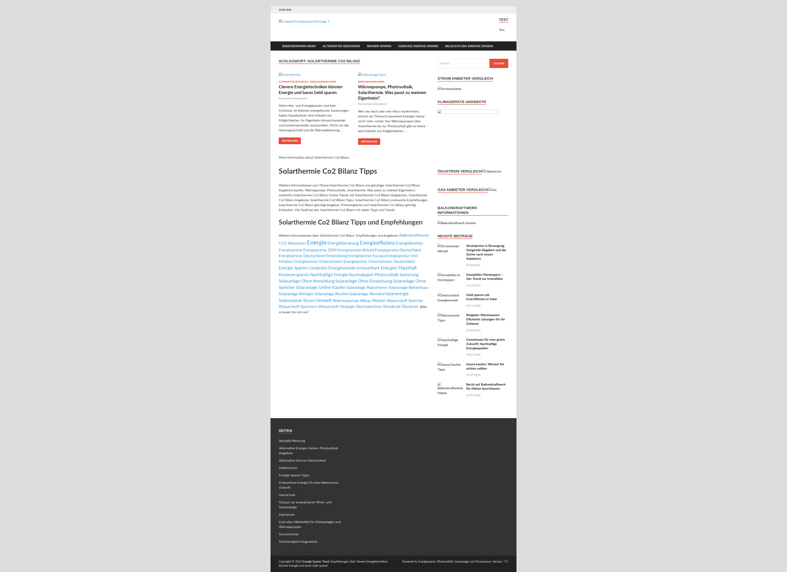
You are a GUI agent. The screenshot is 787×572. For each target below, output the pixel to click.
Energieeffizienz (377, 243)
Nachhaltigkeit (361, 275)
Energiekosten (409, 243)
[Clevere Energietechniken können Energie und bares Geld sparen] (314, 74)
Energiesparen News (299, 46)
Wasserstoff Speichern (298, 307)
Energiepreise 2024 (320, 250)
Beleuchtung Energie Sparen (469, 46)
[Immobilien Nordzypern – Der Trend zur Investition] (450, 275)
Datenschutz (288, 468)
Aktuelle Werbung (292, 441)
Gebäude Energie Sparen (418, 46)
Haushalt (407, 268)
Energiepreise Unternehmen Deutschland (379, 262)
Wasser (379, 300)
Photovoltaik (386, 275)
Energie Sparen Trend (316, 561)
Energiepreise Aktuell (356, 250)
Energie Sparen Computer (303, 268)
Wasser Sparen (379, 46)
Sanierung (409, 275)
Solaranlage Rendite (331, 294)
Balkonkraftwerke (414, 235)
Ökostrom (410, 307)
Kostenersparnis (294, 275)
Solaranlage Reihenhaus (408, 288)
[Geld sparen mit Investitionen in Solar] (450, 295)
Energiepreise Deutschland (398, 250)
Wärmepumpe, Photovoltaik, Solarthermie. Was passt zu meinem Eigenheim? (392, 92)
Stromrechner (289, 534)
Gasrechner (287, 495)
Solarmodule (290, 300)
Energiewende (342, 268)
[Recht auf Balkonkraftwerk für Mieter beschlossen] (450, 385)
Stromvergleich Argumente (298, 541)
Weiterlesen (290, 141)
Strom (309, 300)
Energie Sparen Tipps (294, 475)
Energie (316, 243)
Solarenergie (397, 294)
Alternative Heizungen (341, 46)
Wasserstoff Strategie (336, 307)
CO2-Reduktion (292, 243)
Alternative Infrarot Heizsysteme (302, 460)
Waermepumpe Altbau (351, 301)
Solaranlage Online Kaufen (321, 287)
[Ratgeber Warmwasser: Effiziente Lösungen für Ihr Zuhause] (450, 315)
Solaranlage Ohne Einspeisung (363, 281)
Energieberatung (343, 243)
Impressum (287, 514)
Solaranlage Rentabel (366, 294)
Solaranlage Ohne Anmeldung (306, 281)
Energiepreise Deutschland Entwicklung (313, 256)
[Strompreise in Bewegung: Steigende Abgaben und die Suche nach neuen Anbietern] (450, 246)
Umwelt (323, 300)
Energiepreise (290, 250)
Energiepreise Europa (366, 256)
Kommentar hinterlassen (293, 98)
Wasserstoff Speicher (405, 301)
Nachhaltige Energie (329, 275)
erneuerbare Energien (377, 268)
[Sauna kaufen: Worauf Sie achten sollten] (450, 364)
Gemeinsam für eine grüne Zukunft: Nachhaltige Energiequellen (485, 344)
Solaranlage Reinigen (296, 294)
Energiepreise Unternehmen (318, 262)
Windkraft (391, 307)
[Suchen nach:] (473, 63)
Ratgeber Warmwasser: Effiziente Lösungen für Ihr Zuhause (485, 319)
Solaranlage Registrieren (367, 288)
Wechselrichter (369, 307)
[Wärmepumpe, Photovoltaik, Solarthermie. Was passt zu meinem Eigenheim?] (393, 74)
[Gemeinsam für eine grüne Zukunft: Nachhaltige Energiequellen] (450, 340)
